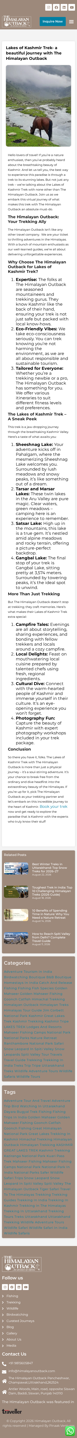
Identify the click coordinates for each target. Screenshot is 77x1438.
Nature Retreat (43, 1038)
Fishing (24, 988)
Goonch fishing (18, 1128)
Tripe (36, 1065)
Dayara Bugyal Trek (21, 1112)
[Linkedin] (64, 7)
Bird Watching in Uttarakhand (38, 1106)
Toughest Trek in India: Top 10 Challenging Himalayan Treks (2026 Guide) (52, 891)
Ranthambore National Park (28, 1043)
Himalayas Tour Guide (23, 1010)
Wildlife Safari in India (48, 1228)
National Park (59, 1032)
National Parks (16, 1038)
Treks (18, 1065)
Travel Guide (15, 1060)
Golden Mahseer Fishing (41, 994)
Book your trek (53, 806)
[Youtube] (71, 7)
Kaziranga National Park (25, 1156)
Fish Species (43, 988)
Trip (27, 1065)
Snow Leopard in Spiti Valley (29, 1049)
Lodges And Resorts (44, 1027)
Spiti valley (30, 1054)
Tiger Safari (49, 1189)
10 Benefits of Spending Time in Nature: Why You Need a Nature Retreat (50, 914)
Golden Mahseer (42, 1117)
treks (19, 1217)
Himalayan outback (21, 1005)
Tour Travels (51, 1054)
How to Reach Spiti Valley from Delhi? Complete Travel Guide (51, 937)
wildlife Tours (28, 1076)
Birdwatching (16, 977)
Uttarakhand (36, 1217)
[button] (71, 21)
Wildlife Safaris (17, 1233)
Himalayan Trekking (37, 1145)
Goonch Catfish (17, 999)
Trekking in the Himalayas (42, 1206)
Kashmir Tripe (57, 1021)
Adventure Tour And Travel (27, 1101)
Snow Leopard (36, 1178)
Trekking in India (32, 1200)
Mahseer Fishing (27, 1161)
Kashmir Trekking (28, 1021)
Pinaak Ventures (62, 1426)
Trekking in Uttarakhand (25, 1211)
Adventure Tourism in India (28, 972)
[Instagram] (48, 7)
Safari (59, 1043)
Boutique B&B (41, 977)
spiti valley (54, 1183)
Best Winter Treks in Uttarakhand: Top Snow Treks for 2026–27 (49, 867)
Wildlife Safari (16, 1228)
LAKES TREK (14, 1027)
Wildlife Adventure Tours (36, 1071)
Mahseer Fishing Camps (25, 1032)
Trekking (34, 1060)
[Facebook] (56, 7)
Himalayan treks (54, 1005)
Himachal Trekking (48, 999)
